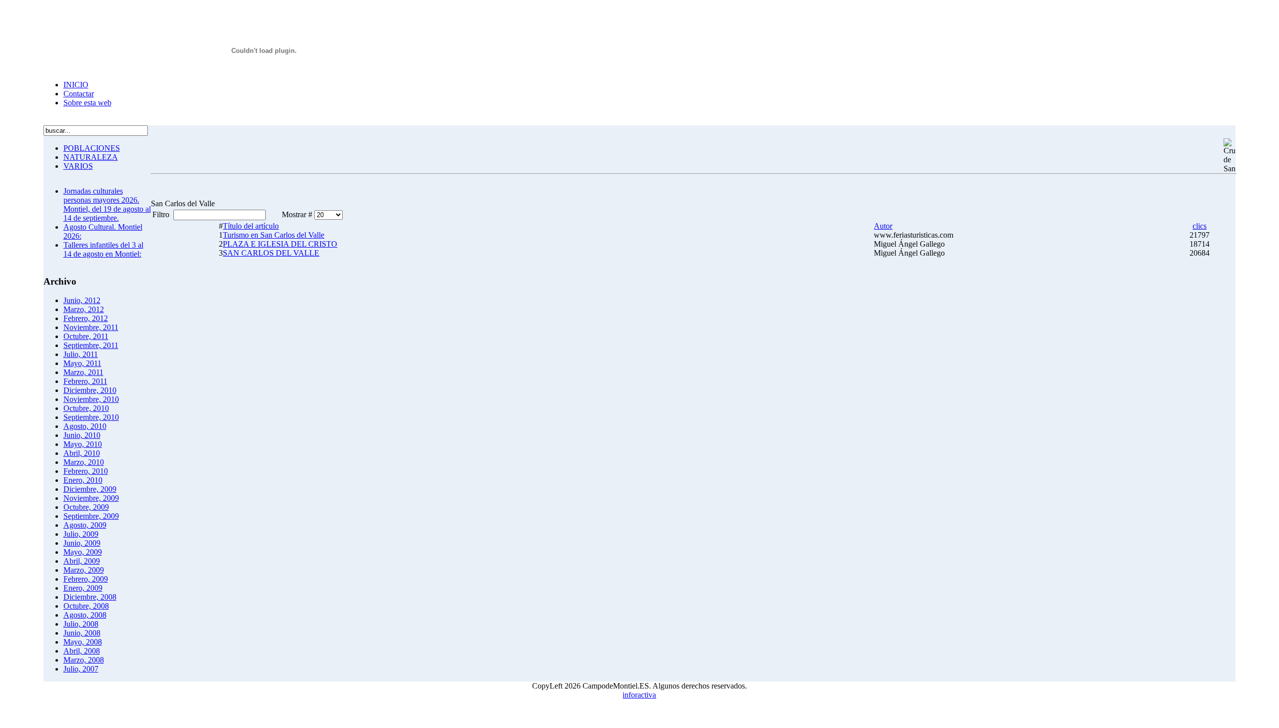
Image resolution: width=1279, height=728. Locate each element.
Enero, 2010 (82, 480)
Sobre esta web (87, 102)
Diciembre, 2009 (89, 489)
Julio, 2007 (80, 669)
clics (1200, 226)
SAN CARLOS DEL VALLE (271, 253)
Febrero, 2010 (85, 471)
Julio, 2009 (80, 534)
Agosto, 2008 (84, 615)
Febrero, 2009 (85, 579)
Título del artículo (251, 226)
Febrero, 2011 (85, 381)
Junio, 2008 (81, 633)
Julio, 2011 (80, 354)
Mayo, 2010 (82, 444)
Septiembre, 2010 (91, 417)
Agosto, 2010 (84, 426)
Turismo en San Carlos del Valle (273, 235)
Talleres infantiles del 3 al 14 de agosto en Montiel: (103, 249)
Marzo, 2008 (83, 660)
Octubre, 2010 (86, 408)
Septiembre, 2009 (91, 516)
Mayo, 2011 (82, 363)
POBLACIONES (91, 148)
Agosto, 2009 (84, 525)
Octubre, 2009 (86, 507)
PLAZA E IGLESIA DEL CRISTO (280, 244)
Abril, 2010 (81, 453)
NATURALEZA (90, 157)
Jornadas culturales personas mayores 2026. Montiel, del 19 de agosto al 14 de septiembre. (107, 204)
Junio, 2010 (81, 435)
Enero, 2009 (82, 588)
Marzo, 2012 (83, 309)
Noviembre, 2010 (91, 399)
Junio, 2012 (81, 300)
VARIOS (78, 166)
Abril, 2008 (81, 651)
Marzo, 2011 (83, 372)
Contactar (78, 93)
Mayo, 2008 (82, 642)
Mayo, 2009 (82, 552)
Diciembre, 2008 (89, 597)
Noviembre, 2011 (90, 327)
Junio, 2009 (81, 543)
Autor (883, 226)
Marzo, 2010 (83, 462)
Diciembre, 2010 (89, 390)
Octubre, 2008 (86, 606)
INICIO (75, 84)
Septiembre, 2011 (90, 345)
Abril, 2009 (81, 561)
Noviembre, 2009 (91, 498)
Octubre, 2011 (85, 336)
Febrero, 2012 (85, 318)
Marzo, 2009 (83, 570)
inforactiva (639, 695)
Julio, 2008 (80, 624)
